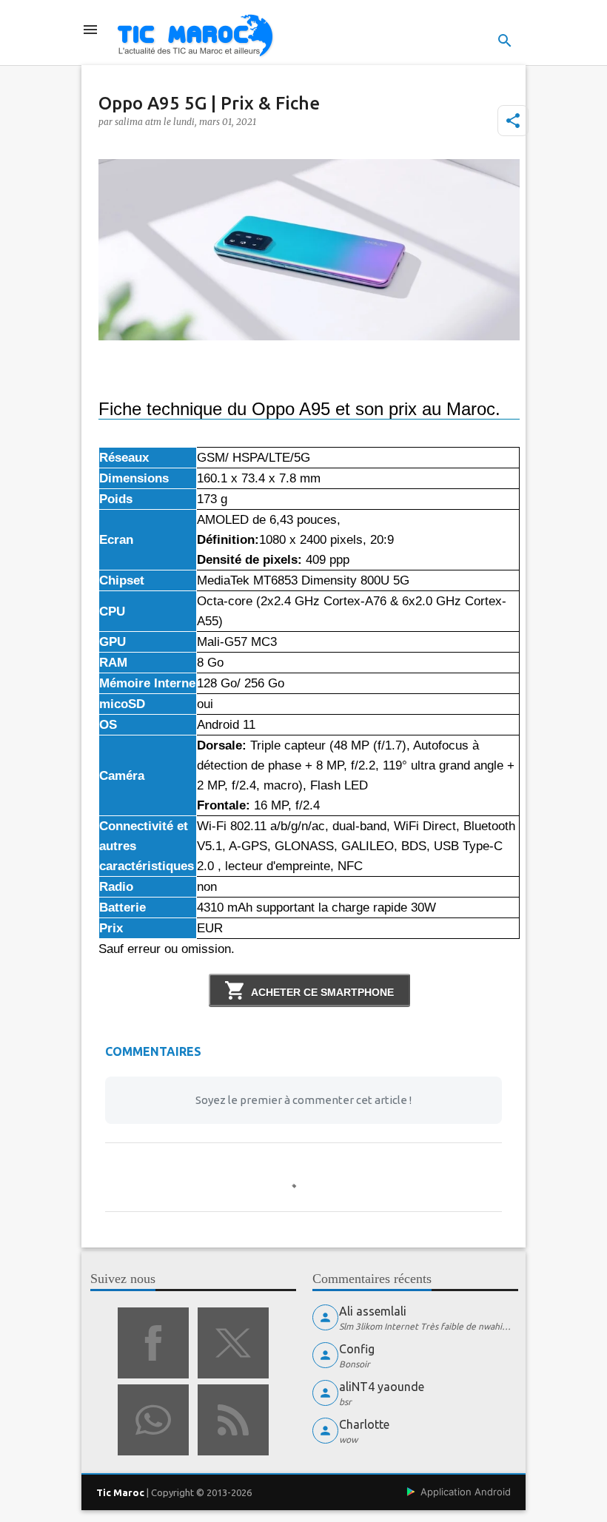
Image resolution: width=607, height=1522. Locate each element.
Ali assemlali (372, 1311)
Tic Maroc (120, 1492)
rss (233, 1419)
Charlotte (364, 1424)
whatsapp (153, 1419)
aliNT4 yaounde (381, 1386)
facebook (153, 1342)
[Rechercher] (505, 40)
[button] (513, 120)
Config (357, 1349)
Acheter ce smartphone (322, 992)
